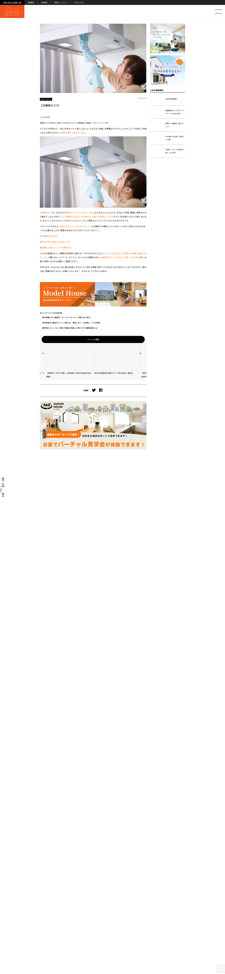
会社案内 (44, 2)
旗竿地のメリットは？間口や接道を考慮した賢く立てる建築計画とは (69, 328)
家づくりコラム (46, 99)
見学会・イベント (60, 2)
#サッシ (42, 110)
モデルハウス (79, 2)
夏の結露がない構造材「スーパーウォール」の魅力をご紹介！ (67, 317)
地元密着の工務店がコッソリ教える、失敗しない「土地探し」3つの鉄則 (71, 322)
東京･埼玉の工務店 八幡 (12, 2)
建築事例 (31, 2)
